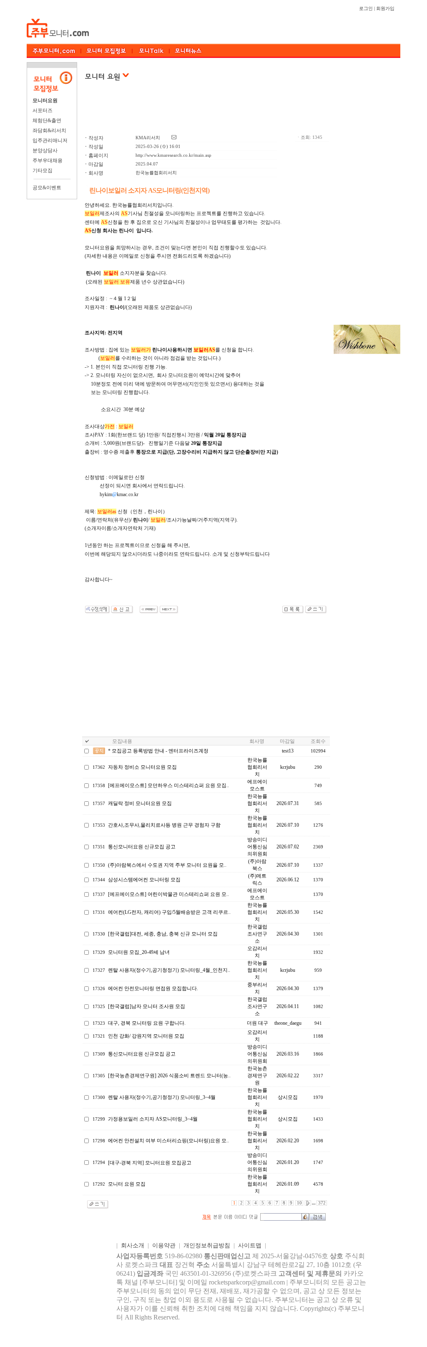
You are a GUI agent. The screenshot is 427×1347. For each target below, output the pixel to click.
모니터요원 (45, 100)
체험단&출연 (47, 120)
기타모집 (43, 170)
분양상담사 (45, 150)
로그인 (366, 8)
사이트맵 (249, 1245)
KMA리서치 (148, 137)
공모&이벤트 (47, 188)
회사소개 (132, 1245)
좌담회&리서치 (49, 130)
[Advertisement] (206, 112)
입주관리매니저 (50, 140)
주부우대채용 (48, 160)
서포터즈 (43, 110)
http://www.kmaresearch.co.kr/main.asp (173, 155)
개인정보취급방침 (206, 1245)
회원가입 (385, 8)
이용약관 (164, 1245)
